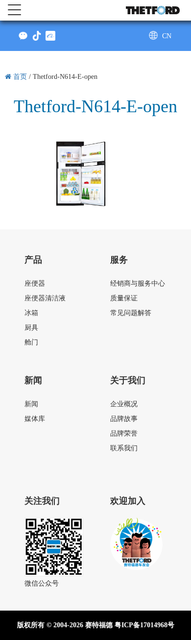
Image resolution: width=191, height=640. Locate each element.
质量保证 (124, 298)
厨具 (31, 327)
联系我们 (124, 448)
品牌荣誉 (124, 433)
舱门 (31, 342)
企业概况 (124, 404)
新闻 (31, 404)
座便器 (34, 283)
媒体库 (34, 418)
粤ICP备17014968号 (144, 625)
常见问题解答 (130, 313)
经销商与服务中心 (137, 283)
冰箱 (31, 313)
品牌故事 (124, 418)
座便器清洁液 (45, 298)
